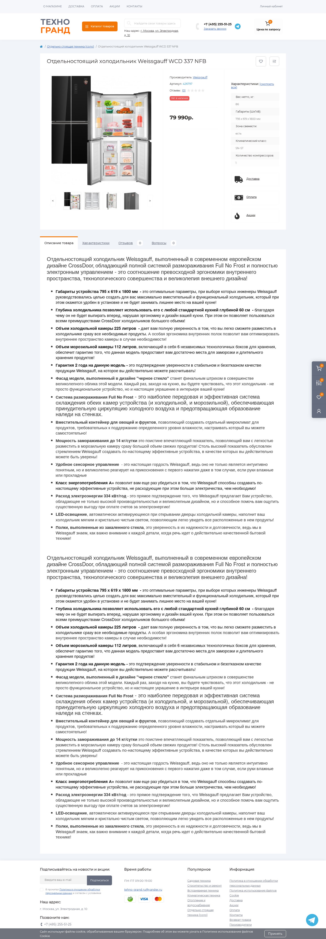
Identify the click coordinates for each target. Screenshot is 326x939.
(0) (184, 90)
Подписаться (99, 880)
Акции (115, 6)
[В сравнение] (274, 61)
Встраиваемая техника (203, 890)
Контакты (134, 6)
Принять (275, 934)
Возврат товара (240, 919)
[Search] (129, 23)
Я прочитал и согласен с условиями (73, 891)
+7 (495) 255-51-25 (218, 24)
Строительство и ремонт (204, 885)
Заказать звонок (215, 28)
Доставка (76, 6)
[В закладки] (261, 61)
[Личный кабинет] (319, 411)
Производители (241, 924)
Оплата (97, 6)
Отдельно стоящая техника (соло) (70, 46)
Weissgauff (200, 77)
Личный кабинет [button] (271, 6)
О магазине (52, 6)
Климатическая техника (203, 895)
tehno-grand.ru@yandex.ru (143, 889)
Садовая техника (199, 880)
